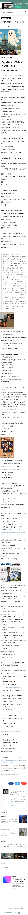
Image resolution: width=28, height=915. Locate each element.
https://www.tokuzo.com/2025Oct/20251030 (13, 731)
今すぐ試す (18, 6)
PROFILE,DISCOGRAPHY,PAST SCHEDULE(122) (10, 774)
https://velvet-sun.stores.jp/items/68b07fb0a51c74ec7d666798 (13, 532)
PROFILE (3, 816)
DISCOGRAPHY (5, 829)
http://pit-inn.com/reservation (14, 687)
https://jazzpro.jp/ (17, 417)
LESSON (3, 842)
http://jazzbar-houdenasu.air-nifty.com (11, 469)
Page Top (14, 902)
